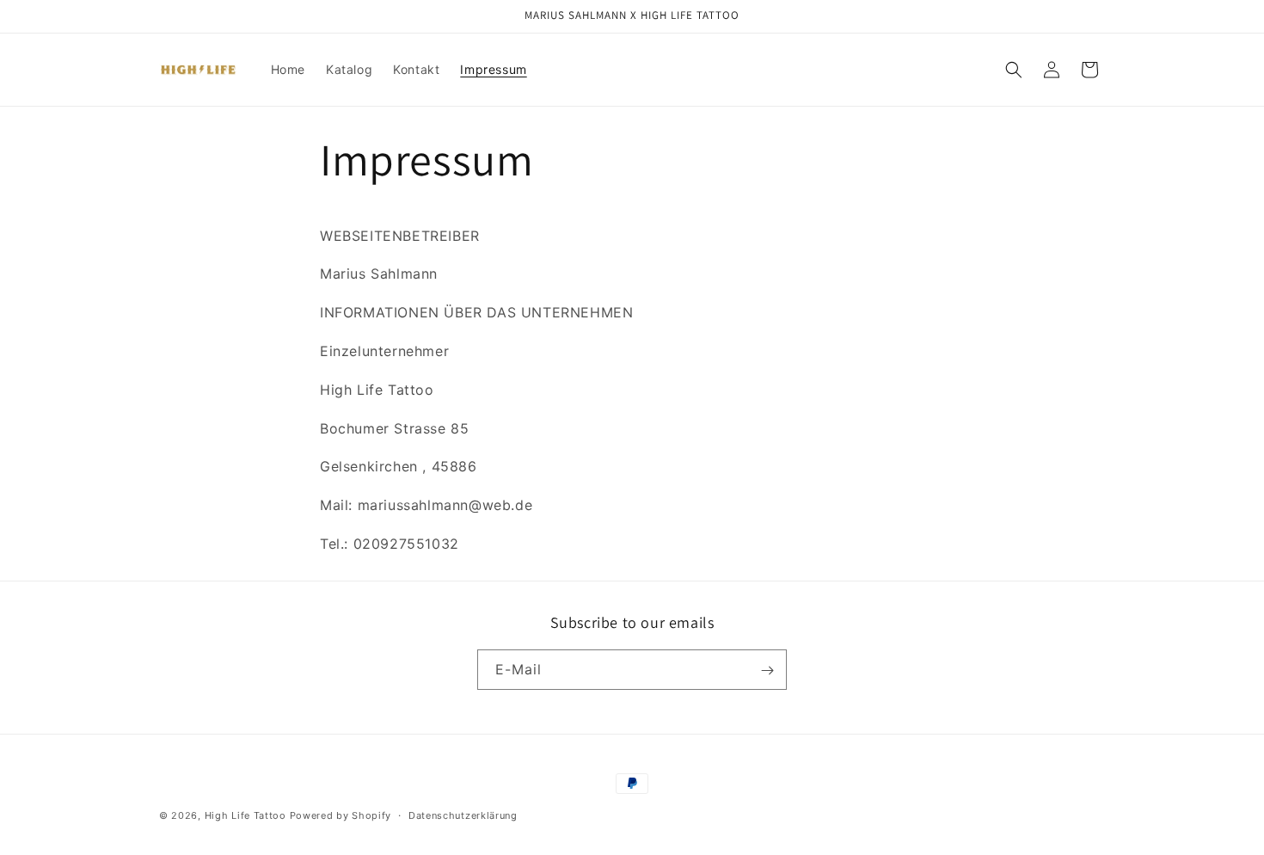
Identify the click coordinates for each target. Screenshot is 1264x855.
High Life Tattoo (245, 815)
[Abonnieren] (767, 670)
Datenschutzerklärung (463, 815)
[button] (1014, 70)
